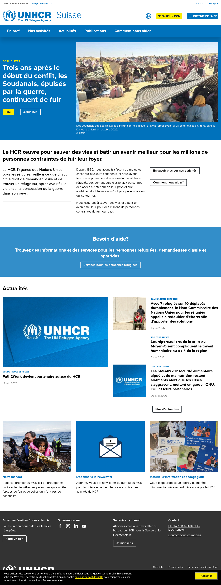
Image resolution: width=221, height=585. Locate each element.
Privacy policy (176, 567)
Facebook (60, 526)
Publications (95, 31)
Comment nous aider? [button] (168, 182)
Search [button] (137, 16)
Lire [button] (8, 112)
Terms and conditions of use (203, 567)
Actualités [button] (30, 112)
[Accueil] (27, 16)
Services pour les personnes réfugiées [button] (110, 265)
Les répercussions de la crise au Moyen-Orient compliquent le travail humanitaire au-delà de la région (182, 346)
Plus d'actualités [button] (167, 409)
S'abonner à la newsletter (94, 477)
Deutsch (198, 3)
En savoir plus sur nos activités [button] (175, 170)
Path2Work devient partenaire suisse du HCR (41, 376)
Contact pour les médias (184, 535)
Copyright (158, 567)
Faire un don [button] (16, 538)
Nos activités (39, 31)
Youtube (84, 526)
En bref (13, 31)
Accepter (206, 575)
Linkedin (76, 526)
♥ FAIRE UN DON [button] (170, 16)
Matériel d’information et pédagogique (177, 477)
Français (213, 3)
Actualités (67, 31)
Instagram (68, 526)
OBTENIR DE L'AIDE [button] (205, 16)
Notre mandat (12, 477)
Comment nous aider (132, 31)
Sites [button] (148, 16)
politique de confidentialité (89, 577)
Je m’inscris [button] (124, 543)
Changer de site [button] (39, 3)
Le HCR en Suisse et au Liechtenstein (184, 527)
